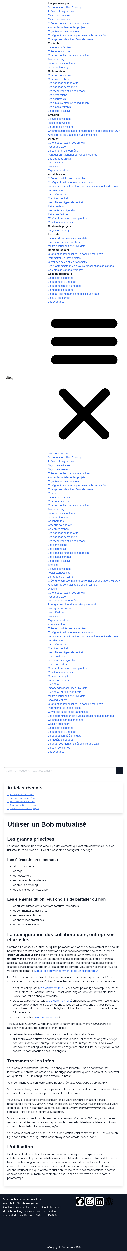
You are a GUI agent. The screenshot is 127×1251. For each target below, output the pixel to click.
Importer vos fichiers (59, 47)
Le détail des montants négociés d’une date (73, 293)
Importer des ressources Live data (67, 238)
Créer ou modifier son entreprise (67, 178)
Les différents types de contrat (65, 202)
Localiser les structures (61, 63)
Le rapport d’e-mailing (61, 126)
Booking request (58, 250)
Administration (57, 174)
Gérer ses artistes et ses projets (66, 142)
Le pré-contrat (56, 190)
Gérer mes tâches (58, 79)
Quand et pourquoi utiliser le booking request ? (75, 254)
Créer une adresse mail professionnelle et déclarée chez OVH (84, 130)
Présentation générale (61, 11)
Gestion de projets (59, 226)
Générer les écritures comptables (67, 218)
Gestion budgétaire (60, 273)
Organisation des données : (64, 31)
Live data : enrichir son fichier (65, 242)
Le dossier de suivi (59, 110)
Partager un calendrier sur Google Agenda (72, 154)
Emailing (53, 114)
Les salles (54, 166)
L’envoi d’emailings (59, 118)
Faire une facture (58, 214)
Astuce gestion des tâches (22, 794)
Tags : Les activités (59, 15)
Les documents (57, 99)
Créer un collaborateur (61, 75)
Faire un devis (56, 206)
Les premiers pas (59, 3)
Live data (53, 234)
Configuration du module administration (71, 182)
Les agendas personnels (62, 87)
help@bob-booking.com (24, 1203)
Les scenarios (56, 301)
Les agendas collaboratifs (63, 83)
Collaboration (56, 71)
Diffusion (53, 138)
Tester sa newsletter (59, 122)
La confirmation (57, 194)
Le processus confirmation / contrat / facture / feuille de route (83, 186)
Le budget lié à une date (62, 281)
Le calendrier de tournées (63, 150)
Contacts (53, 43)
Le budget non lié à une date (64, 285)
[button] (84, 378)
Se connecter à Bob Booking (65, 7)
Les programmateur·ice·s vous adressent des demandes (81, 266)
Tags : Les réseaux (59, 19)
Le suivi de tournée (59, 297)
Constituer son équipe (61, 222)
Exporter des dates (59, 170)
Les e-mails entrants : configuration (68, 103)
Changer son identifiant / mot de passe (70, 39)
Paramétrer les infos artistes (64, 258)
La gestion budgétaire (60, 277)
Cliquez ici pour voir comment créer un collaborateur (66, 970)
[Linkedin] (99, 1201)
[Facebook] (80, 1201)
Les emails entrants (59, 107)
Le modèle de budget (60, 289)
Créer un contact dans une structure (69, 23)
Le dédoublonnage (59, 67)
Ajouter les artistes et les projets (66, 27)
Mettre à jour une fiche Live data (66, 246)
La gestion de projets (60, 230)
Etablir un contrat (58, 198)
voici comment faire (51, 988)
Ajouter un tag (56, 59)
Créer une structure (59, 51)
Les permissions (57, 95)
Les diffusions (56, 162)
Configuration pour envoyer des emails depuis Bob (77, 35)
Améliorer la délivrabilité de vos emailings (72, 134)
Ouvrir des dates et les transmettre (68, 262)
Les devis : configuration (62, 210)
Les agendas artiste (59, 158)
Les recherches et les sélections (66, 91)
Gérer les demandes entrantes (65, 270)
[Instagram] (89, 1201)
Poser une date (57, 146)
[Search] (119, 770)
